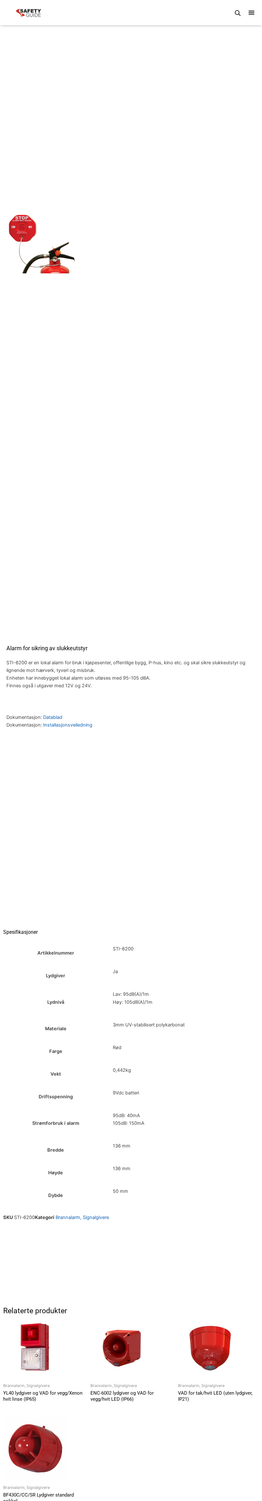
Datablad (52, 717)
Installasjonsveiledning (67, 725)
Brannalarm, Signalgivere (82, 1217)
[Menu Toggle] (251, 12)
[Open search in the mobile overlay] (238, 13)
